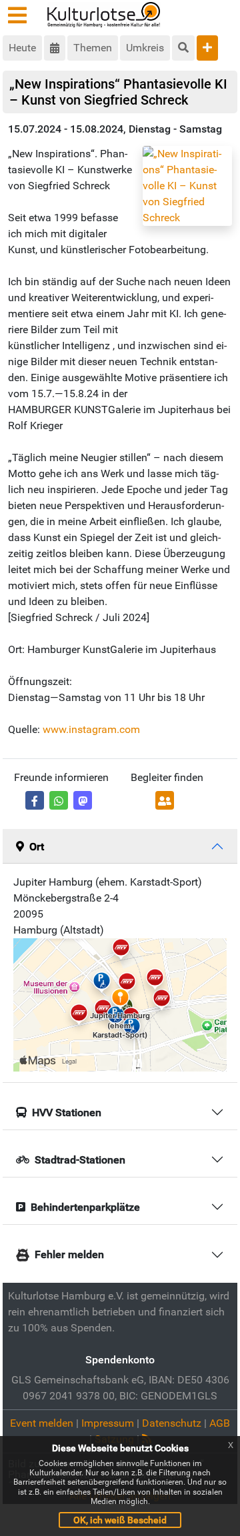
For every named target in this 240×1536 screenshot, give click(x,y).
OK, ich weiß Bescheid (120, 1520)
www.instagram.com (91, 729)
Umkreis (145, 47)
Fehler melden (69, 1254)
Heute (22, 47)
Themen (92, 47)
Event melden (41, 1423)
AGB (219, 1423)
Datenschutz (171, 1423)
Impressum (107, 1423)
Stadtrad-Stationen (80, 1159)
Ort (36, 846)
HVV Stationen (66, 1112)
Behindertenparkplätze (85, 1207)
